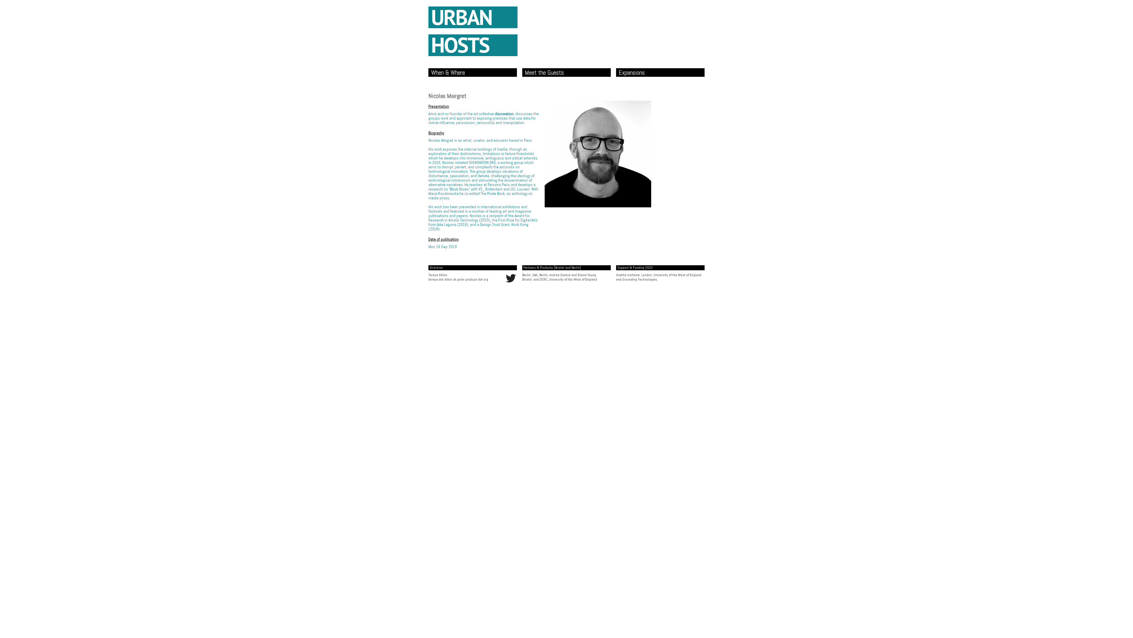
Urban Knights (473, 31)
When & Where (448, 73)
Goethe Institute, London (634, 275)
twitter (511, 278)
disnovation (504, 113)
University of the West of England (677, 275)
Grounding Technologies (639, 279)
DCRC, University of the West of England (568, 279)
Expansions (632, 73)
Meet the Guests (544, 73)
